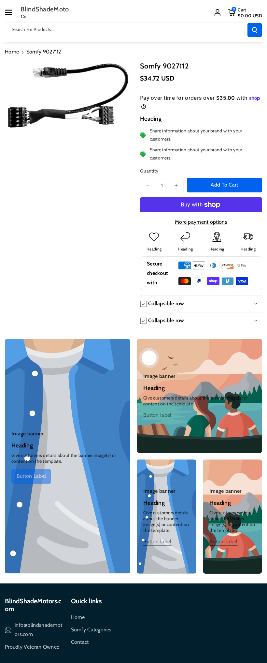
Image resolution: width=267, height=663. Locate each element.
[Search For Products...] (254, 30)
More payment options (201, 222)
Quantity (149, 171)
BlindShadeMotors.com (33, 605)
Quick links (86, 601)
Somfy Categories (91, 629)
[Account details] (217, 13)
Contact (80, 642)
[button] (12, 12)
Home (12, 52)
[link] (31, 476)
